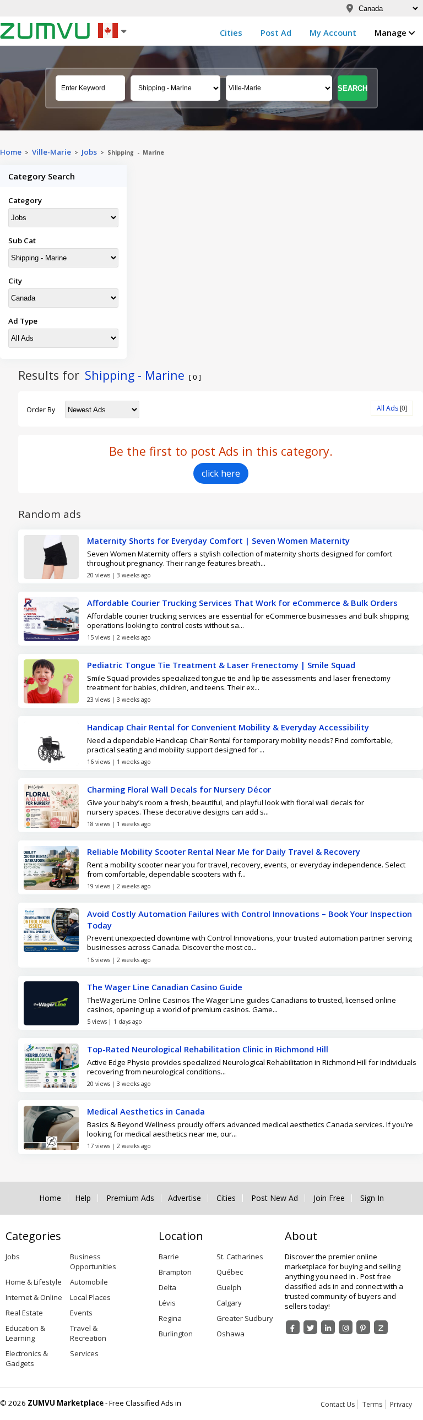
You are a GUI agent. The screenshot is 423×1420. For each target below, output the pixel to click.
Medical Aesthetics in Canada (146, 1111)
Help (83, 1198)
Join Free (329, 1198)
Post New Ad (274, 1198)
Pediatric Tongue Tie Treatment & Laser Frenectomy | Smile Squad (221, 664)
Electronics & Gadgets (27, 1358)
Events (81, 1313)
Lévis (167, 1303)
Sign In (372, 1198)
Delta (167, 1287)
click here (221, 473)
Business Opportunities (93, 1261)
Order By (40, 409)
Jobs (89, 152)
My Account (333, 32)
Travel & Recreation (88, 1333)
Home (10, 152)
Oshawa (230, 1334)
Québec (229, 1272)
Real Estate (24, 1313)
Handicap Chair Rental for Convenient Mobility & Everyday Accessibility (228, 727)
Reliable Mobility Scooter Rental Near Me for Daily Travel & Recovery (223, 851)
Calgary (229, 1303)
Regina (170, 1318)
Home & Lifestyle (34, 1282)
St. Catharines (239, 1256)
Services (84, 1353)
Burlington (176, 1334)
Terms (372, 1404)
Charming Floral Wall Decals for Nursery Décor (179, 789)
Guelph (228, 1287)
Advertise (184, 1198)
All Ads (387, 408)
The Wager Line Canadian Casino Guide (164, 986)
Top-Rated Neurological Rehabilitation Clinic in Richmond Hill (207, 1049)
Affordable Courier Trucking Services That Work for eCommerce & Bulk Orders (242, 602)
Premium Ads (130, 1198)
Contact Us (338, 1404)
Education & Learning (25, 1333)
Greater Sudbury (244, 1318)
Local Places (90, 1297)
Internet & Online (34, 1297)
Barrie (169, 1256)
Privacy (401, 1404)
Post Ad (276, 32)
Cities (231, 32)
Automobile (89, 1282)
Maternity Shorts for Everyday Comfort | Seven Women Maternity (218, 540)
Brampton (175, 1272)
